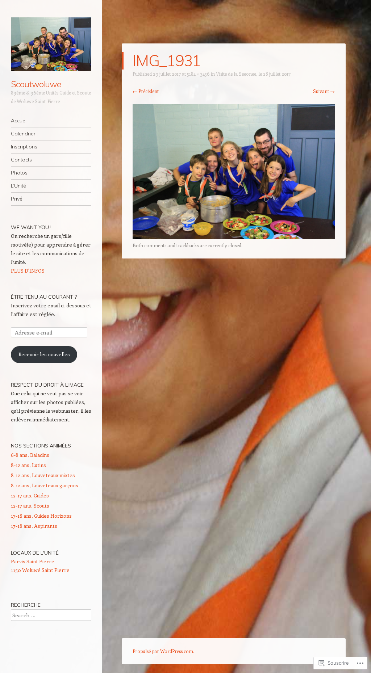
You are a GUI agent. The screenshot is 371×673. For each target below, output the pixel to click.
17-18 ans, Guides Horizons (41, 515)
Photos (19, 172)
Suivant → (324, 91)
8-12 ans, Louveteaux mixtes (43, 475)
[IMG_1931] (234, 236)
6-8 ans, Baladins (30, 454)
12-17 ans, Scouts (30, 505)
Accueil (19, 120)
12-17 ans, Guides (30, 495)
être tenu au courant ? (44, 297)
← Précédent (146, 91)
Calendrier (23, 133)
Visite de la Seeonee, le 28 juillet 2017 (253, 74)
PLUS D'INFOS (28, 270)
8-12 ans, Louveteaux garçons (44, 485)
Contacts (21, 159)
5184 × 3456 (198, 74)
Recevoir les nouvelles (44, 354)
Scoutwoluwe (36, 84)
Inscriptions (24, 146)
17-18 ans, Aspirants (34, 525)
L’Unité (18, 185)
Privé (16, 198)
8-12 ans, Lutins (28, 465)
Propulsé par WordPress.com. (163, 651)
